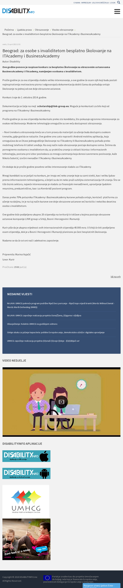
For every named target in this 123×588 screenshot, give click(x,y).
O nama (77, 2)
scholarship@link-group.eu (53, 106)
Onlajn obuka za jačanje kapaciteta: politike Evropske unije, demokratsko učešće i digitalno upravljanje (56, 332)
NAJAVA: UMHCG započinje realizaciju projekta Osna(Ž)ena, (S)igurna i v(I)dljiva (44, 315)
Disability (15, 61)
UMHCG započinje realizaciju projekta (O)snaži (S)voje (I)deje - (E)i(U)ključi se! (43, 340)
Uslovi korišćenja (100, 2)
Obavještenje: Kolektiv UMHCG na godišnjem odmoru (32, 323)
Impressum (86, 2)
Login (112, 2)
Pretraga (119, 2)
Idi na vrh (116, 276)
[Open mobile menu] (117, 11)
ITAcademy (31, 71)
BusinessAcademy (12, 71)
